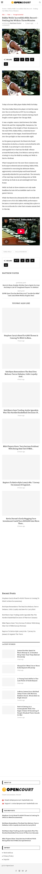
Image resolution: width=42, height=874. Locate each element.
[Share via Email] (6, 64)
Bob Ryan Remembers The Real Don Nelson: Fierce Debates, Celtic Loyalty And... (21, 374)
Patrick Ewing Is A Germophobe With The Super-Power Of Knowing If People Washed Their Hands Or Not (28, 711)
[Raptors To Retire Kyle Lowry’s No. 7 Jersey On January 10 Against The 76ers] (21, 467)
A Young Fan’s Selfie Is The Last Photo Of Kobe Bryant (27, 680)
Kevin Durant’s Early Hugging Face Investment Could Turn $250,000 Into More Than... (21, 521)
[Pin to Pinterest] (32, 59)
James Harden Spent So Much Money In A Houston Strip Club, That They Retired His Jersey (28, 654)
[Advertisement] (21, 565)
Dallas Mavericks (21, 252)
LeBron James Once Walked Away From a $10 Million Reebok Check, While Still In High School (28, 695)
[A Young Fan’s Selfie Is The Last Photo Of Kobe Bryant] (8, 682)
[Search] (40, 2)
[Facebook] (16, 871)
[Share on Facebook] (22, 59)
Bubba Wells (8, 252)
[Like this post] (17, 59)
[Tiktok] (26, 871)
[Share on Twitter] (27, 59)
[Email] (23, 871)
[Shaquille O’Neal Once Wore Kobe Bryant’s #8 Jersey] (8, 669)
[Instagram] (19, 871)
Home (4, 9)
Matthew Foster (15, 23)
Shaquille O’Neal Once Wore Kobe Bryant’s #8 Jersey (28, 667)
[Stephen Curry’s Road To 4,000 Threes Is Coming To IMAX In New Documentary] (21, 320)
